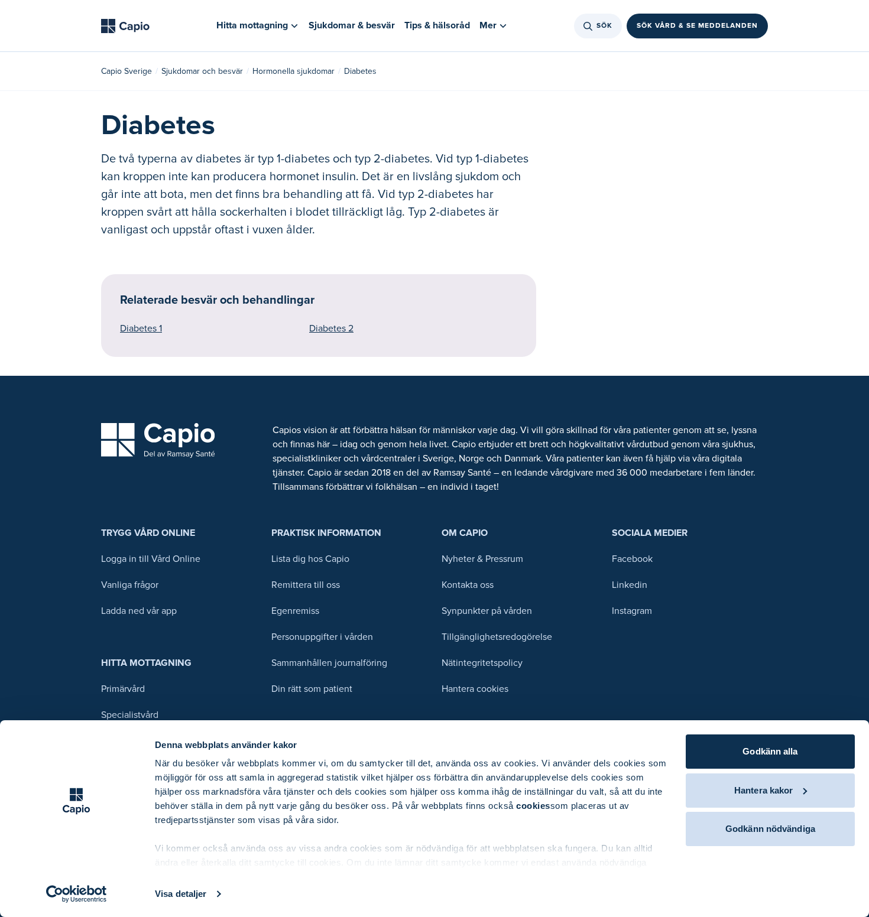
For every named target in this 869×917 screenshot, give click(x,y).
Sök (604, 25)
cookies (533, 806)
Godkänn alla (769, 751)
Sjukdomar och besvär (202, 71)
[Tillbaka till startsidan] (125, 26)
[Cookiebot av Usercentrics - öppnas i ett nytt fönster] (76, 894)
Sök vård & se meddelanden (697, 25)
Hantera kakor (763, 790)
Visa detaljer (180, 894)
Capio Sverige (126, 71)
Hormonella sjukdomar (293, 71)
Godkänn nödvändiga (770, 829)
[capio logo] (158, 440)
